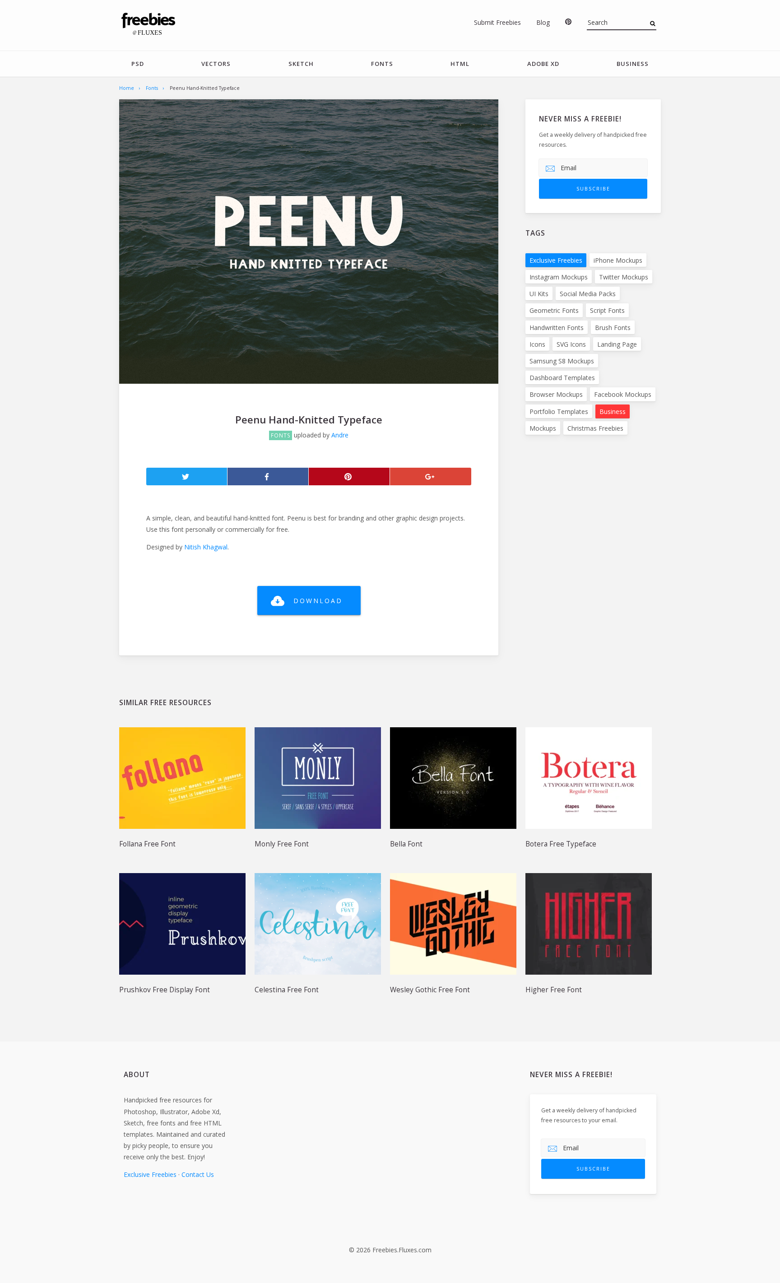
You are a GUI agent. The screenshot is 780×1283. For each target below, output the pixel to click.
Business (633, 64)
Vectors (216, 64)
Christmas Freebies (595, 428)
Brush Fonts (613, 327)
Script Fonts (607, 310)
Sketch (301, 64)
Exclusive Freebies (555, 260)
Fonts (382, 64)
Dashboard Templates (562, 377)
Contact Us (197, 1174)
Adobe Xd (543, 64)
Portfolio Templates (558, 411)
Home (126, 88)
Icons (537, 344)
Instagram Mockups (558, 277)
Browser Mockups (556, 394)
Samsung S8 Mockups (561, 361)
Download (318, 600)
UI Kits (538, 293)
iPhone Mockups (618, 260)
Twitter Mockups (623, 277)
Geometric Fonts (554, 310)
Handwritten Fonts (556, 327)
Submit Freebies (497, 22)
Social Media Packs (588, 293)
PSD (137, 64)
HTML (459, 64)
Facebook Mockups (622, 394)
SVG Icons (571, 344)
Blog (543, 22)
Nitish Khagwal (206, 547)
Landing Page (617, 344)
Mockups (542, 428)
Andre (339, 435)
